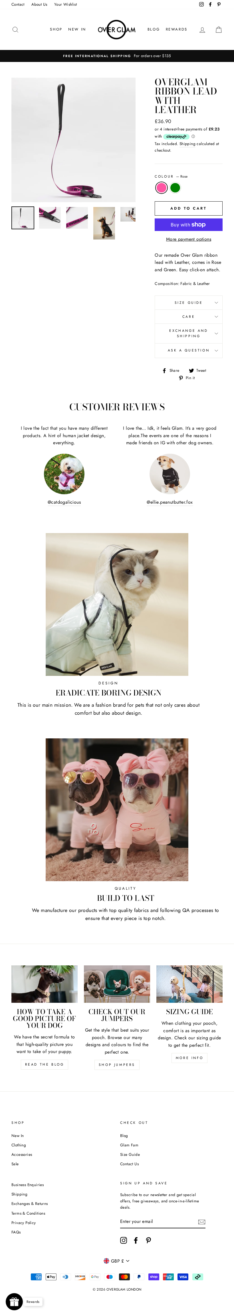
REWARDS (176, 29)
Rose (161, 188)
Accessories (21, 1154)
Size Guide (189, 302)
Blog (124, 1135)
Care (188, 316)
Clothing (18, 1145)
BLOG (154, 29)
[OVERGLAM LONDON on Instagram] (123, 1240)
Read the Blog (44, 1064)
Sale (15, 1164)
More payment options (188, 239)
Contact (18, 4)
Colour (171, 176)
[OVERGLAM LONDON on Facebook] (135, 1240)
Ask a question (188, 350)
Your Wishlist (65, 4)
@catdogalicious (64, 502)
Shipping (187, 143)
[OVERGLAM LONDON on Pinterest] (148, 1240)
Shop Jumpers (117, 1064)
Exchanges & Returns (29, 1203)
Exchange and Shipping (188, 333)
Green (175, 188)
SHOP (56, 29)
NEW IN (77, 29)
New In (17, 1135)
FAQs (16, 1232)
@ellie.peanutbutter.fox (170, 502)
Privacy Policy (23, 1222)
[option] (117, 56)
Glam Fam (129, 1145)
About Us (39, 4)
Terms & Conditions (28, 1213)
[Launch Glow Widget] (14, 1301)
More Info (189, 1057)
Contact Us (129, 1164)
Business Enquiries (27, 1185)
